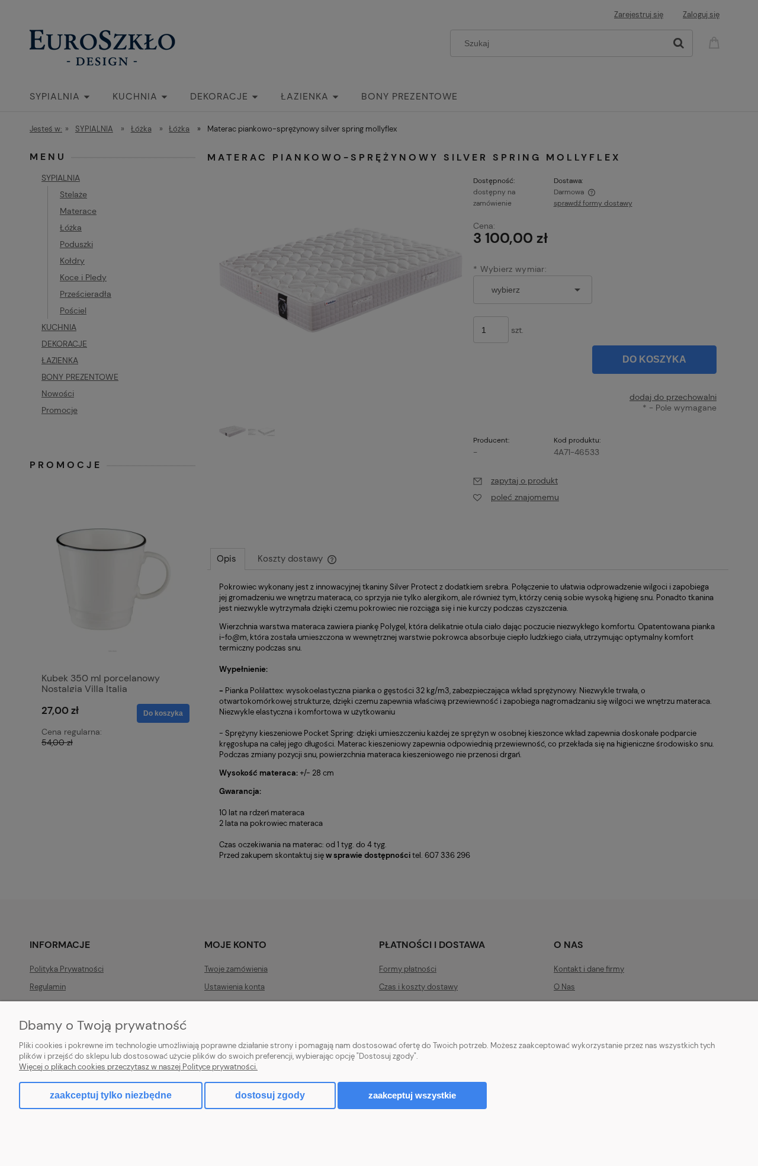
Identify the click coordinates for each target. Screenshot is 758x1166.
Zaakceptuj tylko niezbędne (111, 1095)
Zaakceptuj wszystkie (412, 1095)
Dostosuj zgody (270, 1095)
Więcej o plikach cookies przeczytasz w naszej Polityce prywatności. (138, 1067)
